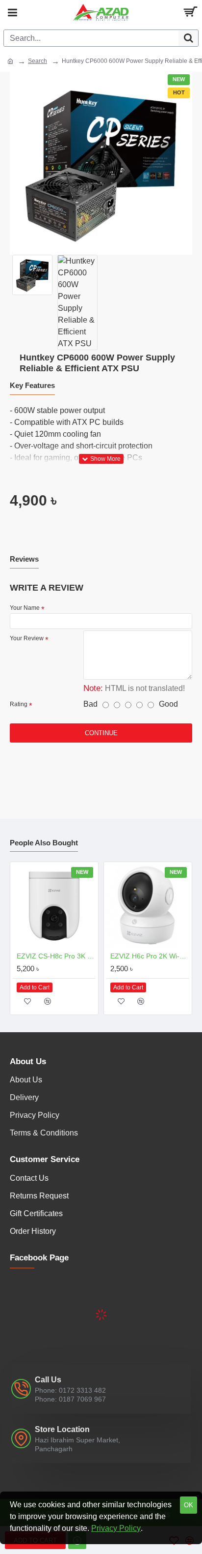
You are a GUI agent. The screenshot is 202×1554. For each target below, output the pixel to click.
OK (188, 1505)
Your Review (27, 638)
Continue (101, 733)
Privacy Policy (116, 1528)
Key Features (32, 385)
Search (37, 61)
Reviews (24, 559)
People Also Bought (44, 842)
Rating (18, 704)
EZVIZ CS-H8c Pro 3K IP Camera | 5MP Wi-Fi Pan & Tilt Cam (56, 956)
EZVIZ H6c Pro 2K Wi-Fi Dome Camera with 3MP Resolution (149, 956)
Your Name (25, 607)
